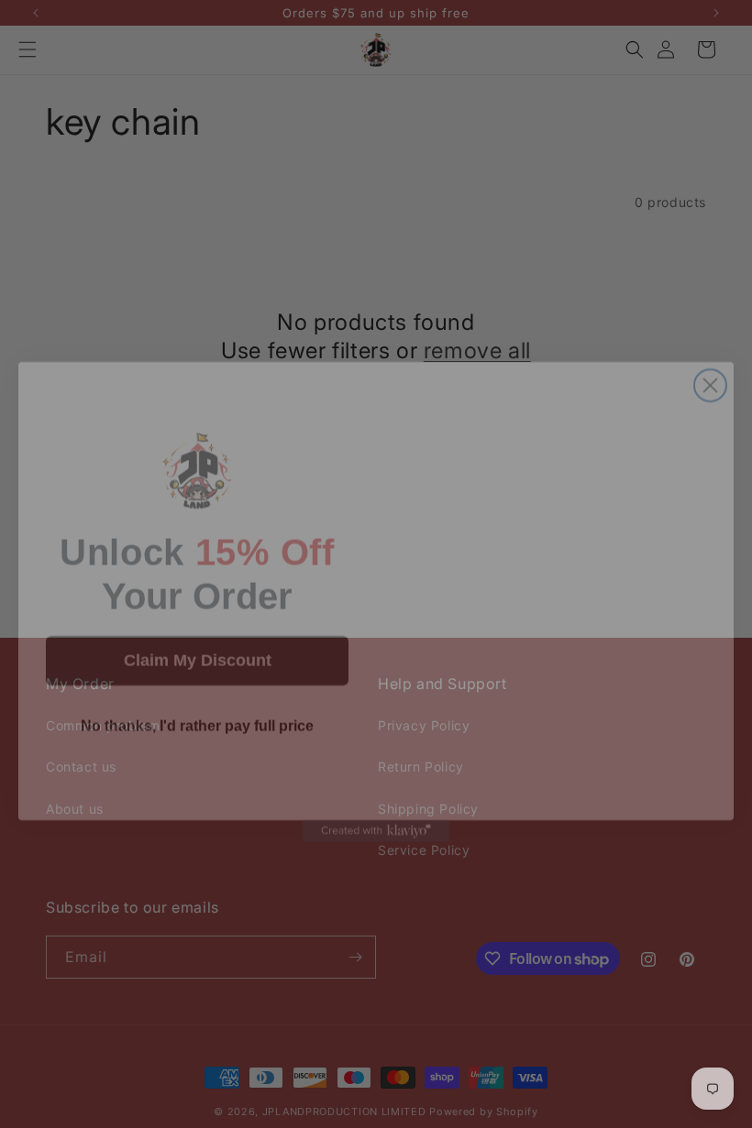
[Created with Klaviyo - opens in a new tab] (376, 794)
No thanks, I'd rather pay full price (197, 688)
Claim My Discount (197, 623)
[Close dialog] (710, 348)
